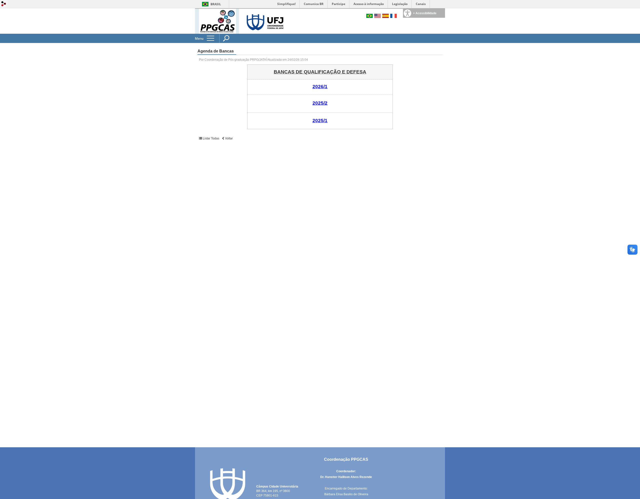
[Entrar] (4, 4)
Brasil (215, 4)
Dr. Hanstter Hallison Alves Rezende (346, 477)
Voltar (228, 138)
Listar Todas (211, 138)
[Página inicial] (217, 21)
